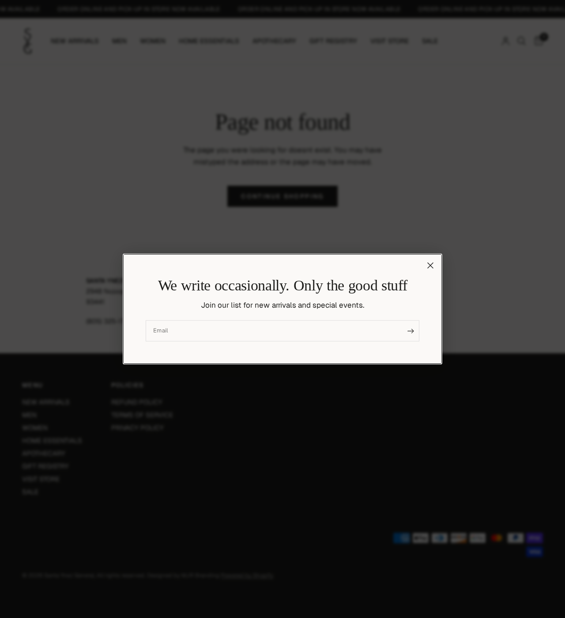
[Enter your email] (410, 331)
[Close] (430, 265)
